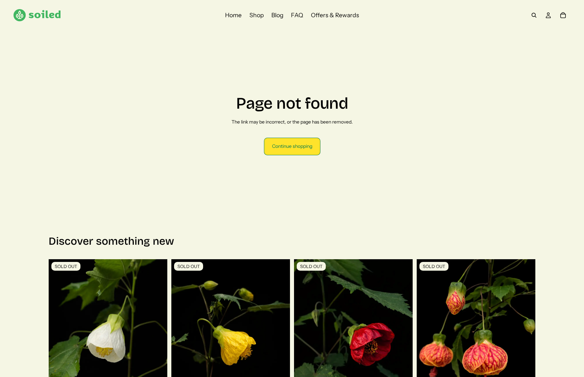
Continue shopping (292, 146)
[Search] (534, 15)
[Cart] (563, 15)
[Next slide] (280, 333)
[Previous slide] (181, 333)
